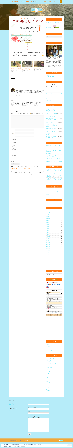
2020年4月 (48, 230)
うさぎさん (22, 1)
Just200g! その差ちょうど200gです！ (51, 129)
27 (58, 96)
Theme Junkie (26, 440)
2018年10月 (48, 265)
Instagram (50, 60)
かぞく (48, 371)
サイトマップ (55, 1)
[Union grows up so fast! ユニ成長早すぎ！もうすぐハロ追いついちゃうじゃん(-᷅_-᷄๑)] (27, 64)
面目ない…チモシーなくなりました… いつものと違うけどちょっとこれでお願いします (51, 124)
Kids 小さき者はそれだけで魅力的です (18, 172)
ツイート (10, 410)
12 (56, 91)
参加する (61, 313)
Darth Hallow (49, 367)
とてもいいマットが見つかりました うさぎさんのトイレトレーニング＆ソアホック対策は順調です (54, 150)
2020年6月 (48, 226)
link (20, 2)
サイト (12, 136)
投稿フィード (49, 346)
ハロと (22, 18)
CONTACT (49, 390)
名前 (12, 130)
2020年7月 (48, 224)
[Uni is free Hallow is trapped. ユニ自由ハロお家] (39, 64)
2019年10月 (48, 242)
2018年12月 (48, 262)
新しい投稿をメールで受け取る (14, 160)
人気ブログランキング (50, 28)
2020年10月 (48, 218)
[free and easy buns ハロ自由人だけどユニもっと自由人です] (16, 64)
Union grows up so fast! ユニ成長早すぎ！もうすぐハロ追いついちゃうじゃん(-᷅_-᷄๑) (27, 68)
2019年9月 (48, 244)
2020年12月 (48, 214)
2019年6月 (48, 250)
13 (58, 91)
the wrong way (48, 153)
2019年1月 (48, 260)
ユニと (25, 18)
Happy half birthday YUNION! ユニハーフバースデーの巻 (39, 103)
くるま (36, 1)
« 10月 (47, 100)
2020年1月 (48, 236)
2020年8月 (48, 222)
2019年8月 (48, 246)
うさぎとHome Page (14, 1)
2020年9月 (48, 220)
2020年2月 (48, 234)
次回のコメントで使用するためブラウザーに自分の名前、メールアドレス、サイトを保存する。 (14, 145)
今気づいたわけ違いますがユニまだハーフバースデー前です (51, 133)
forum (49, 1)
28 (61, 96)
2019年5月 (48, 252)
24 (51, 96)
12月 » (50, 100)
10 (51, 91)
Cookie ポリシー (23, 446)
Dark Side (27, 1)
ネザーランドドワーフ (51, 363)
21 (61, 93)
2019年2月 (48, 258)
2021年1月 (48, 212)
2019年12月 (48, 238)
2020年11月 (48, 216)
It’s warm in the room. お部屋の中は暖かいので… (51, 137)
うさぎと (17, 440)
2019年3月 (48, 256)
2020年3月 (48, 232)
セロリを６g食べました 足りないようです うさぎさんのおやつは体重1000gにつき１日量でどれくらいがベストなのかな (54, 160)
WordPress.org (49, 350)
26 (56, 96)
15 (46, 93)
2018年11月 (48, 264)
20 (58, 93)
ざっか (40, 1)
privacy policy (14, 2)
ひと (32, 1)
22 (46, 96)
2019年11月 (48, 240)
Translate (54, 38)
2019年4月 (48, 254)
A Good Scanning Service (50, 189)
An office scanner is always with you (52, 191)
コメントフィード (49, 348)
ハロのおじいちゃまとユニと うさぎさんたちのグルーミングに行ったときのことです (16, 103)
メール (12, 133)
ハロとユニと (50, 361)
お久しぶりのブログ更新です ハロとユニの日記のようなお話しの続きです (28, 103)
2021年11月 (48, 210)
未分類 (45, 1)
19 (56, 93)
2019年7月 (48, 248)
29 (46, 98)
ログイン (48, 344)
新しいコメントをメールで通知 (14, 156)
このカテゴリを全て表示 (54, 312)
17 (51, 93)
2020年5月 (48, 228)
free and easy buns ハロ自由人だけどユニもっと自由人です (16, 68)
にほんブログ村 (49, 27)
